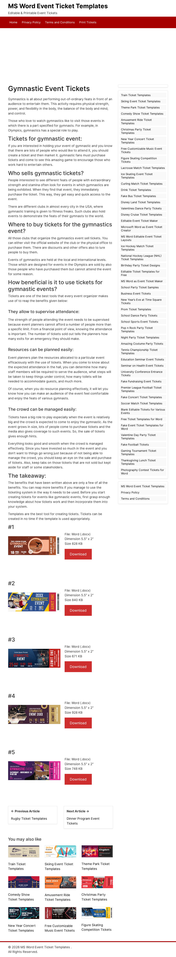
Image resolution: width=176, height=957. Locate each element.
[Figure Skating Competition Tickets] (97, 912)
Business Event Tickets (136, 293)
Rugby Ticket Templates (29, 818)
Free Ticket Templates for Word (141, 419)
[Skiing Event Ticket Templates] (60, 851)
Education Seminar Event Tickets (142, 359)
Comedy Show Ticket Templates (142, 113)
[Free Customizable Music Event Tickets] (60, 913)
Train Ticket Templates (136, 95)
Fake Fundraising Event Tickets (141, 381)
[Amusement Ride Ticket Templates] (60, 882)
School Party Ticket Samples (140, 287)
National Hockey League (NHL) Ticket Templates (141, 257)
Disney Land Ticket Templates (140, 202)
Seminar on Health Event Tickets (142, 365)
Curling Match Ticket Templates (141, 183)
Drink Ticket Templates (136, 190)
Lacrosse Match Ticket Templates (143, 168)
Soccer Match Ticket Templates (141, 403)
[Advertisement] (88, 56)
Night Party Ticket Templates (140, 337)
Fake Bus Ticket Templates (138, 196)
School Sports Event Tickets (139, 321)
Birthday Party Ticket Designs (140, 265)
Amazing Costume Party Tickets (142, 343)
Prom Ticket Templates (136, 309)
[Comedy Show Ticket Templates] (24, 882)
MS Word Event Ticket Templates (58, 6)
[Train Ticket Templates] (24, 851)
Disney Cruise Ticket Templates (141, 214)
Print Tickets (87, 22)
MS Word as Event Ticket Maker (142, 281)
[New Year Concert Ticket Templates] (24, 913)
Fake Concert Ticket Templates (141, 397)
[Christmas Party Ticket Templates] (97, 882)
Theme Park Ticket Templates (140, 107)
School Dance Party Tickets (139, 315)
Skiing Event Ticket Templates (140, 101)
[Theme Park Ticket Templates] (97, 851)
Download (78, 554)
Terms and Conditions (60, 22)
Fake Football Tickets (135, 444)
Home (13, 22)
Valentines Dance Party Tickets (141, 208)
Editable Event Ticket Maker (139, 220)
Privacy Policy (31, 22)
